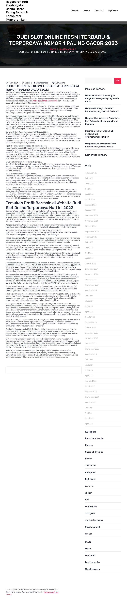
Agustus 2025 (91, 237)
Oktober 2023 (90, 344)
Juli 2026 (89, 178)
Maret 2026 (90, 200)
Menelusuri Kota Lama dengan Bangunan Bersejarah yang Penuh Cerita (102, 98)
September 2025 (92, 232)
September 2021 (92, 397)
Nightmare (113, 11)
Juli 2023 (89, 360)
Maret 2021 (89, 418)
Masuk (88, 548)
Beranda (75, 11)
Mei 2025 (89, 253)
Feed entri (90, 555)
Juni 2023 (89, 365)
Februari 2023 (91, 381)
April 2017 (89, 424)
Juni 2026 (89, 184)
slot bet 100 (91, 506)
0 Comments (59, 83)
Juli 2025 (89, 242)
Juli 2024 (89, 296)
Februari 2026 (91, 205)
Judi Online (90, 465)
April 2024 (89, 312)
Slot (87, 500)
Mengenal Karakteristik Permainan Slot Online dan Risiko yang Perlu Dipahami (102, 121)
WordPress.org (92, 569)
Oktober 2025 (90, 226)
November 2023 (91, 338)
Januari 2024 (90, 328)
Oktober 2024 (90, 280)
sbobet (88, 493)
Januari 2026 (90, 210)
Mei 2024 (89, 306)
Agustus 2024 (91, 290)
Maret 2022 (90, 386)
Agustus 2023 (91, 354)
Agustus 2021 (90, 402)
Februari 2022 (91, 392)
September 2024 (92, 285)
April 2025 (89, 258)
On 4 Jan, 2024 (12, 83)
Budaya (89, 445)
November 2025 (91, 221)
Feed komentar (92, 562)
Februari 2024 (91, 322)
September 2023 (92, 349)
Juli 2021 (89, 408)
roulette (89, 486)
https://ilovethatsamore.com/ (45, 101)
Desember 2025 (91, 216)
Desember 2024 (91, 269)
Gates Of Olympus (94, 452)
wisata (88, 534)
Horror (87, 11)
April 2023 (89, 376)
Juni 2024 (89, 301)
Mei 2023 (89, 370)
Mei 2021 (88, 413)
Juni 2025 (89, 248)
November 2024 (91, 274)
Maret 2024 (90, 317)
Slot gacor (90, 513)
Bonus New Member (94, 438)
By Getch (26, 83)
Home (53, 49)
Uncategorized (66, 49)
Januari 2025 (90, 264)
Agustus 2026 (91, 173)
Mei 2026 (89, 189)
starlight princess (94, 520)
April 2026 (89, 194)
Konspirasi (99, 11)
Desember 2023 (91, 333)
